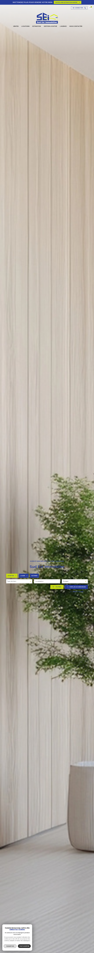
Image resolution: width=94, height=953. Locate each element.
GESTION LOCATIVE (50, 26)
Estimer (34, 575)
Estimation (36, 26)
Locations (25, 26)
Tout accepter (24, 946)
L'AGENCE (63, 26)
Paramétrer (10, 946)
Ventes (16, 26)
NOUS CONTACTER (75, 26)
